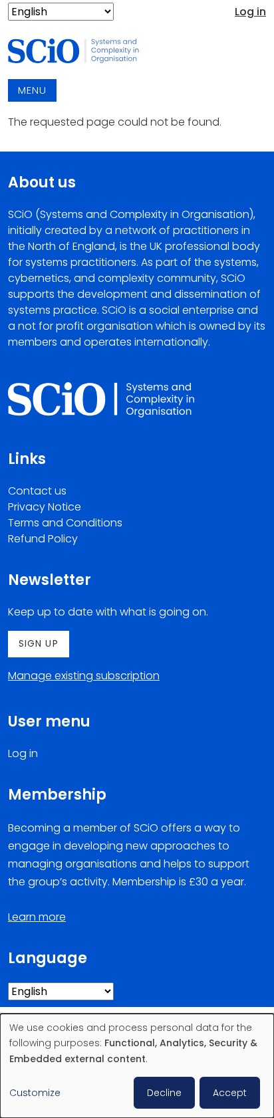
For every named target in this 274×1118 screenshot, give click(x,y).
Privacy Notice (44, 506)
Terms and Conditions (65, 522)
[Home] (81, 51)
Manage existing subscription (84, 675)
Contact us (37, 491)
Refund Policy (43, 538)
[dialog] (137, 1066)
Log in (250, 11)
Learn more (37, 917)
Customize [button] (35, 1092)
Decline (164, 1092)
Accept (230, 1092)
